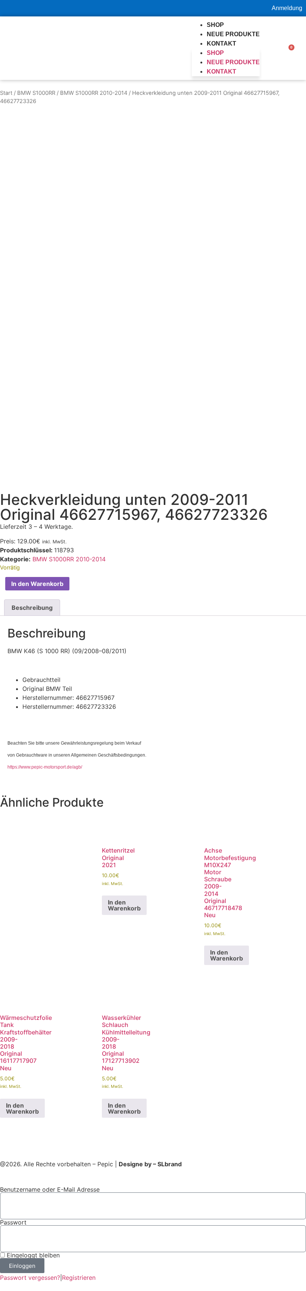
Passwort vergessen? (30, 1277)
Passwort (13, 1222)
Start (6, 93)
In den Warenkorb (37, 583)
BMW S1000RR (36, 93)
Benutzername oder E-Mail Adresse (50, 1189)
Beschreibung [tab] (32, 607)
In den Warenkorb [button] (124, 905)
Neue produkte (233, 34)
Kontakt (221, 43)
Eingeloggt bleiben (32, 1255)
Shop (215, 25)
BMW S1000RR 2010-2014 (93, 93)
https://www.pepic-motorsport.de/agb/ (44, 767)
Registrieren (79, 1277)
